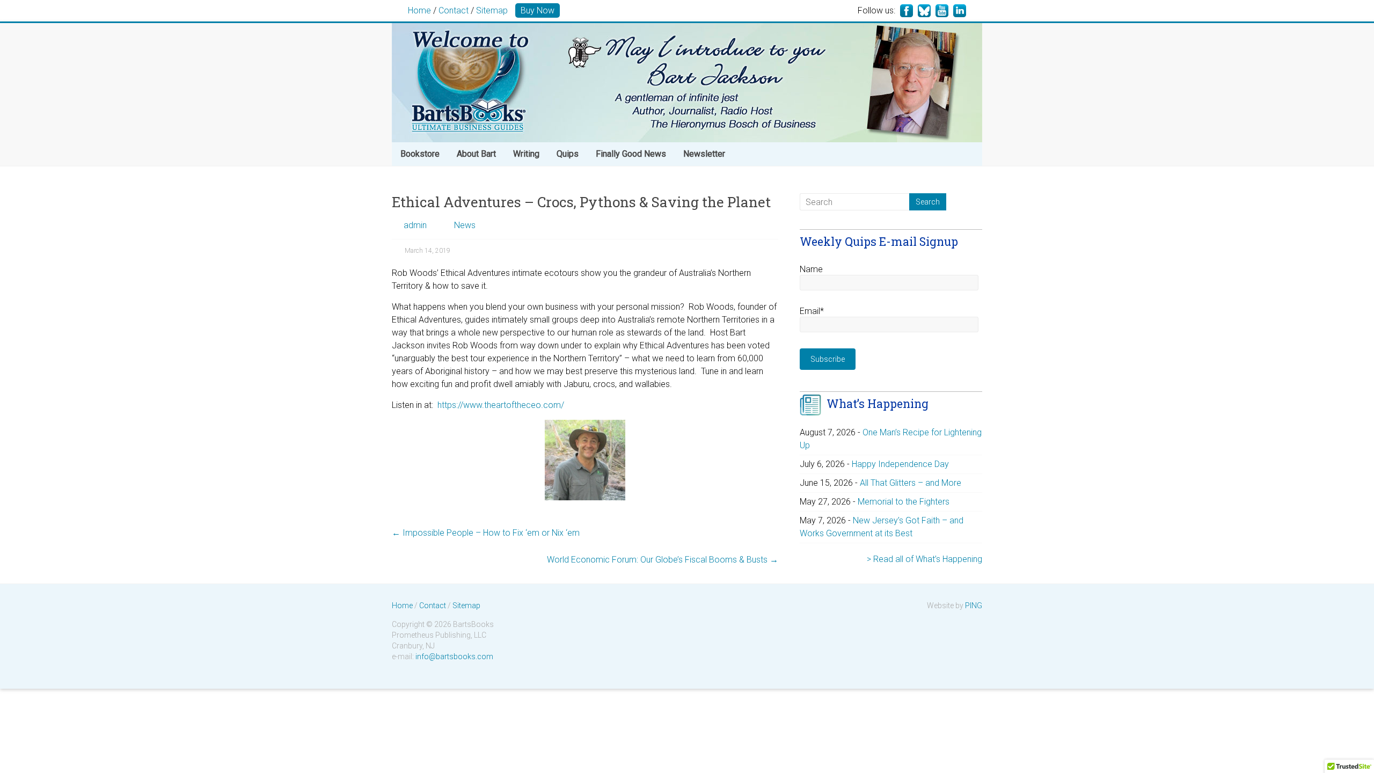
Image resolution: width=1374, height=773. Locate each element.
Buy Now (537, 10)
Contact (453, 10)
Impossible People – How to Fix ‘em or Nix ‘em (486, 533)
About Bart (476, 154)
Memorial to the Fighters (903, 502)
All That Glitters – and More (910, 483)
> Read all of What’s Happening (924, 559)
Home (419, 10)
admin (415, 225)
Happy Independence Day (900, 464)
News (465, 225)
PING (973, 605)
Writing (526, 154)
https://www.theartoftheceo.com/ (500, 405)
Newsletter (704, 154)
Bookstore (420, 154)
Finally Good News (631, 154)
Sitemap (492, 10)
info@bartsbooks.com (454, 656)
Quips (568, 154)
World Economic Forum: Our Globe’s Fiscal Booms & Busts (662, 560)
